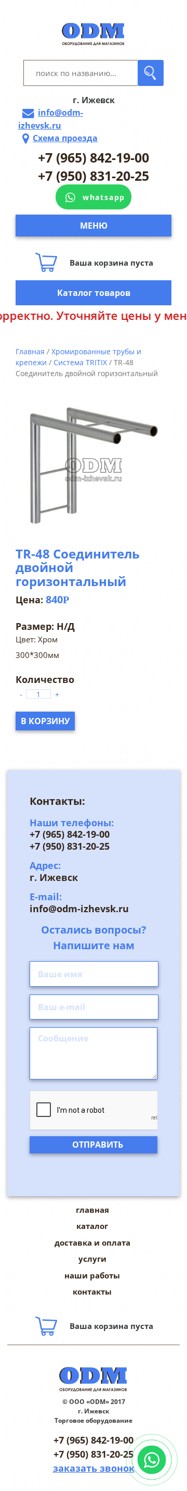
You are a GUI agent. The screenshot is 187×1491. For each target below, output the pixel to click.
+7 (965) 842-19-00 (93, 157)
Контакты (92, 1291)
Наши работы (92, 1275)
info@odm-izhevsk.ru (50, 119)
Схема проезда (65, 138)
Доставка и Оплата (92, 1242)
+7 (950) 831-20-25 (93, 175)
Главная (30, 351)
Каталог (92, 1226)
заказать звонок (94, 1468)
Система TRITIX (80, 362)
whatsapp (104, 197)
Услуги (92, 1258)
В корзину (45, 721)
